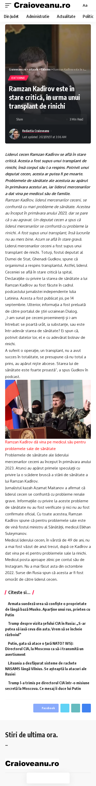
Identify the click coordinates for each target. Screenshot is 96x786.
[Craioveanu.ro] (42, 5)
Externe (18, 77)
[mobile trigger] (9, 5)
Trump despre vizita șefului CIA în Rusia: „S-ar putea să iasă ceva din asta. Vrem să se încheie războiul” (45, 629)
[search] (77, 5)
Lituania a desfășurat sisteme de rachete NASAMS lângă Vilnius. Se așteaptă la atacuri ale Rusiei (46, 669)
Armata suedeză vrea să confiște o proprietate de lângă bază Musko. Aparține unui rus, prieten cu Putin (47, 609)
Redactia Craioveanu (35, 131)
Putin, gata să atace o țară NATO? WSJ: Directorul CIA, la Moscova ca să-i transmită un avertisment (44, 649)
